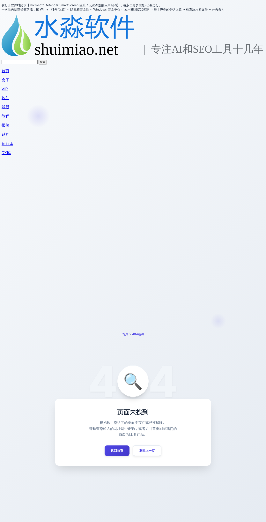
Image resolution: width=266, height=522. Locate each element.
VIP (5, 89)
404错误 (138, 334)
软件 (5, 97)
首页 (5, 71)
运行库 (7, 143)
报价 (5, 125)
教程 (5, 116)
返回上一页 (147, 450)
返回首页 (117, 450)
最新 (5, 107)
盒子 (5, 80)
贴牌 (5, 134)
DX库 (6, 152)
